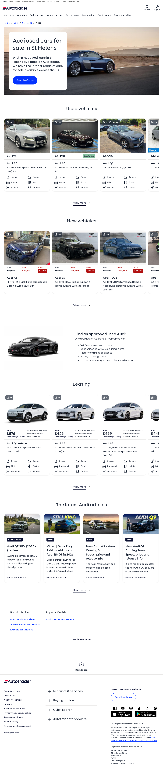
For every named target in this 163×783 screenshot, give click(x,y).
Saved (147, 10)
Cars (16, 23)
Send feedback (123, 697)
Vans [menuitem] (11, 2)
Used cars (8, 15)
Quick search (62, 710)
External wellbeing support (17, 726)
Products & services (68, 691)
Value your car (54, 15)
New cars (22, 15)
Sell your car (37, 15)
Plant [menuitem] (63, 2)
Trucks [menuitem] (50, 2)
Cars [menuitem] (5, 2)
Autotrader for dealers (70, 719)
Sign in (157, 10)
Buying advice (63, 700)
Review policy (11, 722)
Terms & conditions (13, 717)
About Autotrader (13, 700)
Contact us (9, 696)
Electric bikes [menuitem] (73, 2)
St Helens (27, 23)
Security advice (12, 691)
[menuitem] (8, 15)
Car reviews (72, 15)
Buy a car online (122, 15)
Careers (8, 704)
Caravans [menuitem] (40, 2)
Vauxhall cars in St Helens (25, 624)
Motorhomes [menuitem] (28, 2)
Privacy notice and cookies (17, 713)
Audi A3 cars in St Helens (60, 619)
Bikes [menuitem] (17, 2)
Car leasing (88, 15)
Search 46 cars (25, 80)
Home (7, 23)
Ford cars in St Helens (22, 619)
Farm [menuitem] (56, 2)
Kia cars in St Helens (21, 630)
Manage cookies (11, 733)
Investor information (14, 709)
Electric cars (104, 15)
